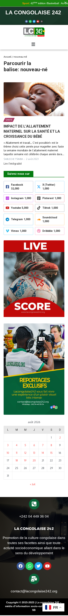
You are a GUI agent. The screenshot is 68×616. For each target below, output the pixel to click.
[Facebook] (26, 21)
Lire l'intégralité (13, 163)
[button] (33, 44)
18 (17, 460)
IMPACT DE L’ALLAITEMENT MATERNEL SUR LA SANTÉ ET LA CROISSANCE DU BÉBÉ (32, 131)
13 (34, 452)
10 (8, 452)
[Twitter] (34, 21)
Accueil (7, 56)
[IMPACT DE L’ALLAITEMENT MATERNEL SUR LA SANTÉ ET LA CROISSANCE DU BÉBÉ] (34, 99)
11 (16, 452)
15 (51, 452)
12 (25, 452)
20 (34, 460)
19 (25, 460)
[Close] (65, 2)
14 (43, 452)
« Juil (32, 484)
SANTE (9, 119)
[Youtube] (37, 21)
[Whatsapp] (30, 21)
